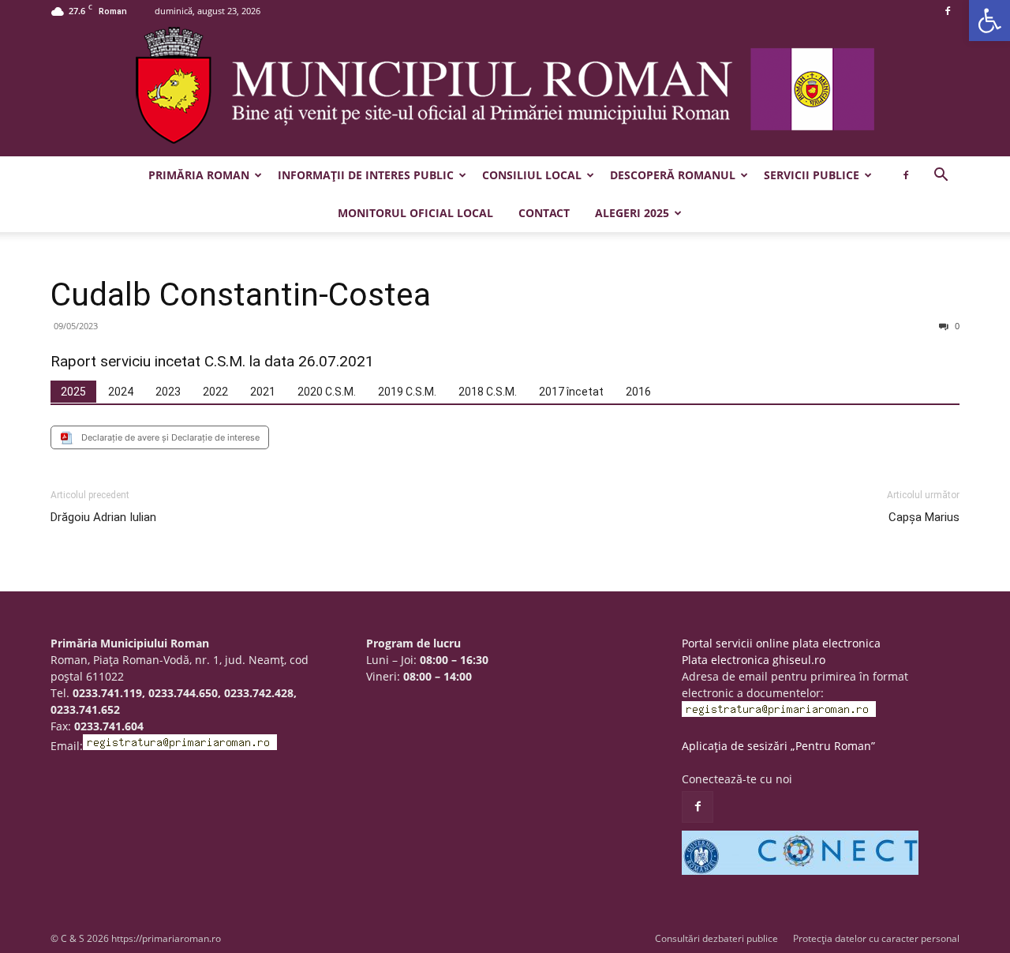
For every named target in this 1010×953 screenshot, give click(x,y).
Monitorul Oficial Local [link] (415, 212)
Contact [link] (544, 212)
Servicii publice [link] (811, 174)
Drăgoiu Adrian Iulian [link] (103, 517)
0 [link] (956, 326)
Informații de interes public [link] (366, 174)
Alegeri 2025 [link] (632, 212)
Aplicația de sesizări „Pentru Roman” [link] (778, 745)
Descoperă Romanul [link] (672, 174)
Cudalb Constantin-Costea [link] (240, 294)
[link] (989, 20)
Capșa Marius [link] (924, 517)
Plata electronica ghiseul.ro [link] (753, 659)
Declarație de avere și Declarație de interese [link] (170, 437)
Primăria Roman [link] (198, 174)
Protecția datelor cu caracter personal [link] (876, 938)
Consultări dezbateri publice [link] (716, 938)
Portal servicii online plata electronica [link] (781, 643)
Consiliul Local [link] (532, 174)
